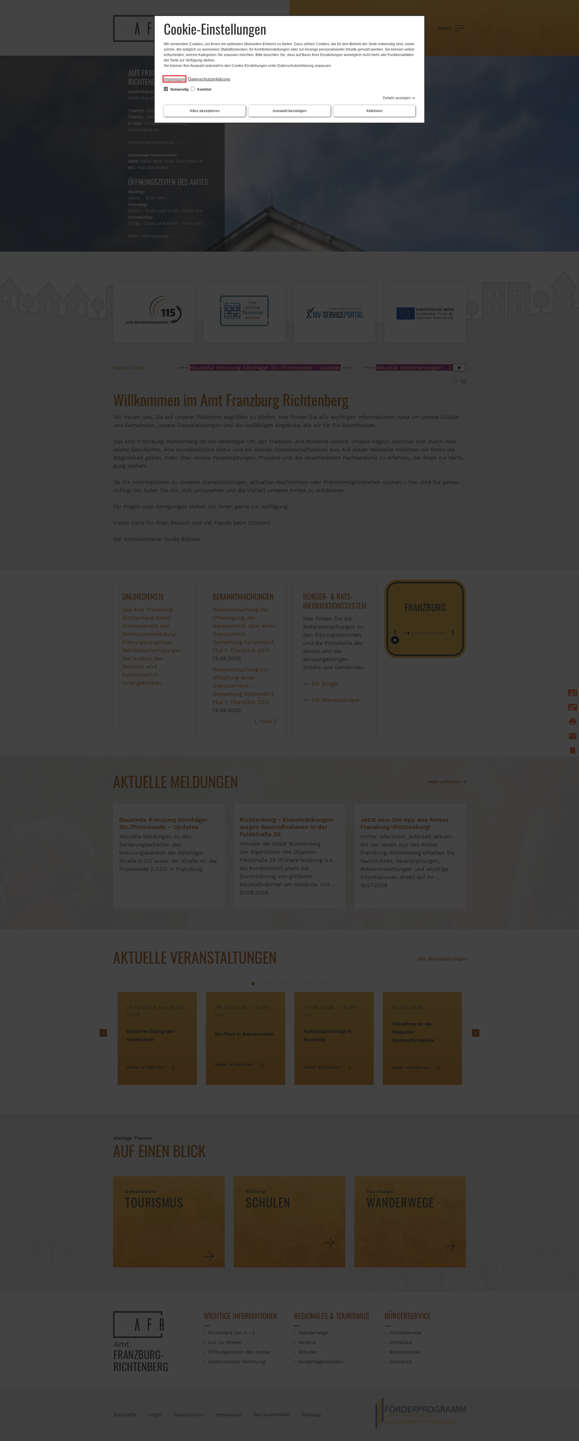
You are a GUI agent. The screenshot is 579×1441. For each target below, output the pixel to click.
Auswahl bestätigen (289, 111)
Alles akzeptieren (205, 111)
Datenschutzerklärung (209, 79)
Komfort (203, 89)
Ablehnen (374, 111)
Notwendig (179, 89)
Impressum (174, 79)
